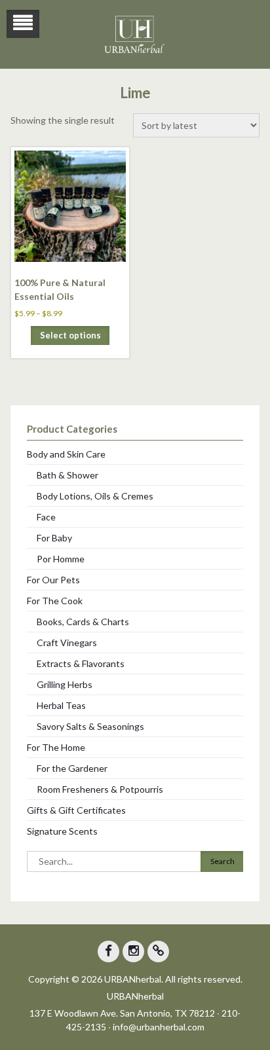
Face (46, 516)
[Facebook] (108, 951)
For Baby (54, 537)
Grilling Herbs (64, 684)
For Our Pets (53, 579)
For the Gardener (72, 768)
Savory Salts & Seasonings (90, 726)
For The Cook (55, 600)
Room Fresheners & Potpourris (100, 789)
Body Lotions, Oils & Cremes (95, 495)
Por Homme (61, 558)
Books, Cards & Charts (83, 621)
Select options (70, 335)
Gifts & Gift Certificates (76, 810)
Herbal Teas (61, 705)
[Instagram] (133, 951)
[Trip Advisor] (158, 951)
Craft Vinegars (67, 642)
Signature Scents (62, 831)
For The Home (56, 747)
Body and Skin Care (66, 454)
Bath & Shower (67, 474)
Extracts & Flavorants (81, 663)
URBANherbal (135, 996)
